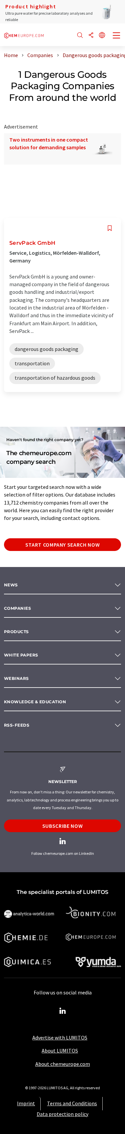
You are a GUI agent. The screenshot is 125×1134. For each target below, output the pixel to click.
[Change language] (102, 35)
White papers (21, 654)
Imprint (26, 1103)
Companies (17, 608)
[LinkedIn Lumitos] (62, 1011)
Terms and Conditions (72, 1103)
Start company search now (62, 544)
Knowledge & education (35, 701)
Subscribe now (62, 825)
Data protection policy (62, 1114)
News (11, 584)
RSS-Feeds (16, 725)
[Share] (91, 35)
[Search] (80, 35)
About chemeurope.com (62, 1064)
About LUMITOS (60, 1050)
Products (16, 631)
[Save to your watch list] (110, 228)
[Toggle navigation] (116, 36)
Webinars (16, 678)
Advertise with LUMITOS (59, 1037)
